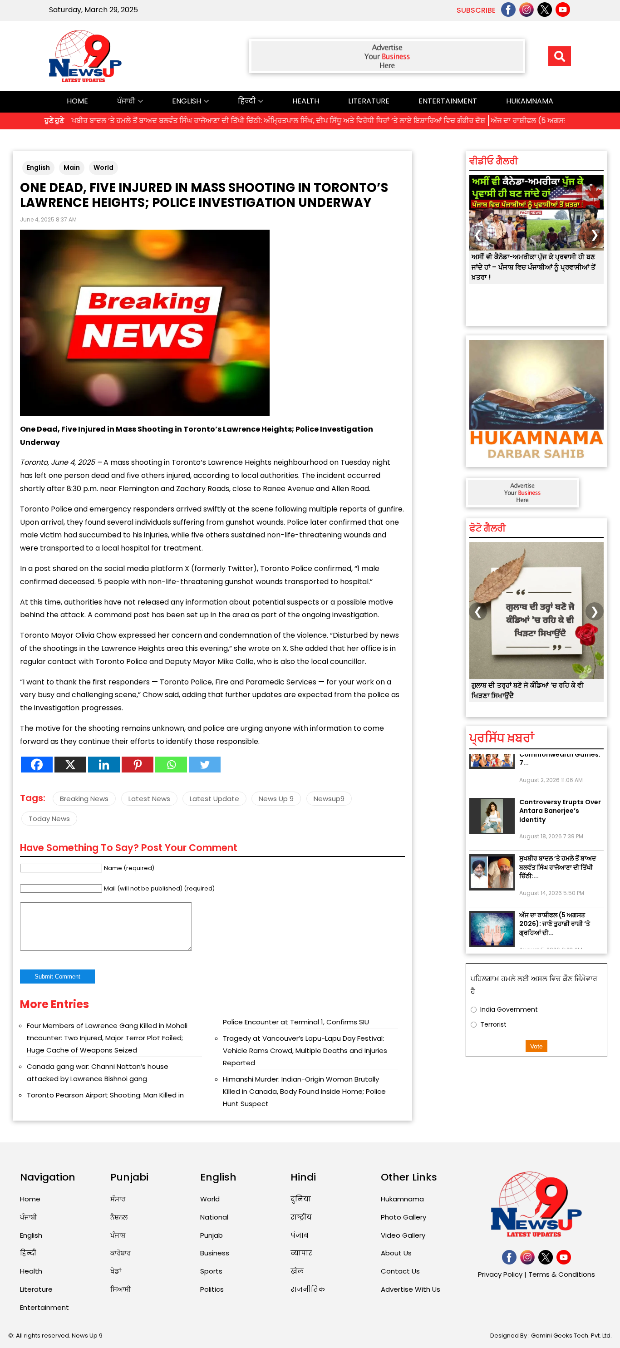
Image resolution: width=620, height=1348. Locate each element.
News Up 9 (276, 798)
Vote (536, 1046)
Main (72, 167)
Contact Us (400, 1271)
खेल (297, 1271)
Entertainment (447, 101)
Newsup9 (329, 798)
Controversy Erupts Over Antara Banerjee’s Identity (560, 796)
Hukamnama (529, 101)
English (186, 101)
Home (77, 101)
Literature (368, 101)
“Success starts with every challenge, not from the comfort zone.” (532, 695)
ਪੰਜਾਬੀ (126, 101)
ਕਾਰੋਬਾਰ (120, 1253)
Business (214, 1253)
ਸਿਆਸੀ (120, 1289)
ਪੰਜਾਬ (117, 1235)
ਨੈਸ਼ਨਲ (119, 1217)
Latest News (149, 798)
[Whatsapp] (171, 764)
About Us (396, 1253)
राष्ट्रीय (301, 1217)
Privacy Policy (500, 1274)
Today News (49, 818)
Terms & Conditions (561, 1274)
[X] (70, 764)
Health (305, 101)
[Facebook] (37, 764)
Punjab (211, 1235)
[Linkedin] (104, 764)
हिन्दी (247, 101)
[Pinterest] (137, 764)
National (214, 1217)
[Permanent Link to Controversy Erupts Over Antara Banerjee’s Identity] (492, 802)
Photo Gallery (403, 1217)
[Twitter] (205, 764)
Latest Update (214, 798)
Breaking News (84, 798)
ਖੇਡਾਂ (115, 1271)
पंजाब (299, 1235)
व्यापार (301, 1253)
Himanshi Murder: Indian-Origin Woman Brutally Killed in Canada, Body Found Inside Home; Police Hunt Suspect (304, 1091)
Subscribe (476, 10)
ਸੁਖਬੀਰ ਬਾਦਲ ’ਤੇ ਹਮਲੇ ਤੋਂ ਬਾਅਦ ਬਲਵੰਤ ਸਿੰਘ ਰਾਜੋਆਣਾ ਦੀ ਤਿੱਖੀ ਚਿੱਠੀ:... (557, 853)
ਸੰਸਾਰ (117, 1199)
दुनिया (300, 1199)
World (103, 167)
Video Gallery (403, 1235)
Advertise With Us (410, 1289)
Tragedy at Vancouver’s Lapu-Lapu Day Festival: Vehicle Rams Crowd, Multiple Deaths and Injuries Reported (305, 1050)
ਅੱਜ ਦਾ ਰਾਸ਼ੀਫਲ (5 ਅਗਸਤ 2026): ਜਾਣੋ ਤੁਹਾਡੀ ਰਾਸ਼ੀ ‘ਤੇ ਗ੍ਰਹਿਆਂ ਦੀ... (554, 909)
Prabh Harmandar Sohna (519, 314)
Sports (211, 1271)
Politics (212, 1289)
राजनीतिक (307, 1289)
